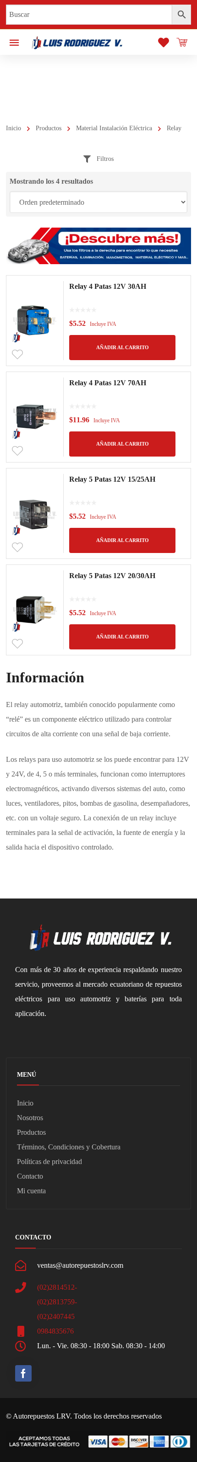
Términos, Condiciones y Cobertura (68, 1147)
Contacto (30, 1176)
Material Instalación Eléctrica (114, 128)
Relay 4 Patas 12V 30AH (107, 286)
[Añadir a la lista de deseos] (17, 354)
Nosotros (30, 1118)
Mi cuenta (31, 1191)
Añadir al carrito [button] (122, 347)
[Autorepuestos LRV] (77, 41)
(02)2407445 (56, 1316)
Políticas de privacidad (49, 1161)
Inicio (13, 128)
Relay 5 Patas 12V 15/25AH (112, 479)
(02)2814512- (57, 1287)
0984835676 (55, 1331)
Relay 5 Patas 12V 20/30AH (112, 575)
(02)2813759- (57, 1302)
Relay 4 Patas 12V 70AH (107, 383)
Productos (48, 128)
